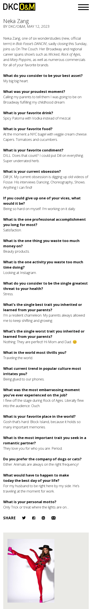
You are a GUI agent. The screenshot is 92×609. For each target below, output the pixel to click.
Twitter (24, 517)
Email (53, 518)
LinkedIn (43, 518)
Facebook (33, 518)
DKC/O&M (19, 7)
